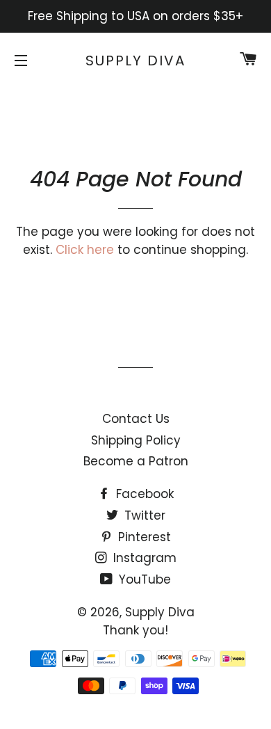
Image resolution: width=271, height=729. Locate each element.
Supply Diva (135, 60)
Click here (85, 249)
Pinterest (143, 537)
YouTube (143, 579)
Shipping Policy (136, 440)
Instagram (143, 558)
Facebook (143, 494)
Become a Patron (135, 461)
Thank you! (135, 630)
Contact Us (136, 418)
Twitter (143, 515)
